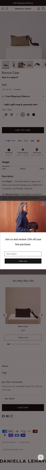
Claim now (23, 261)
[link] (23, 216)
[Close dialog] (43, 204)
